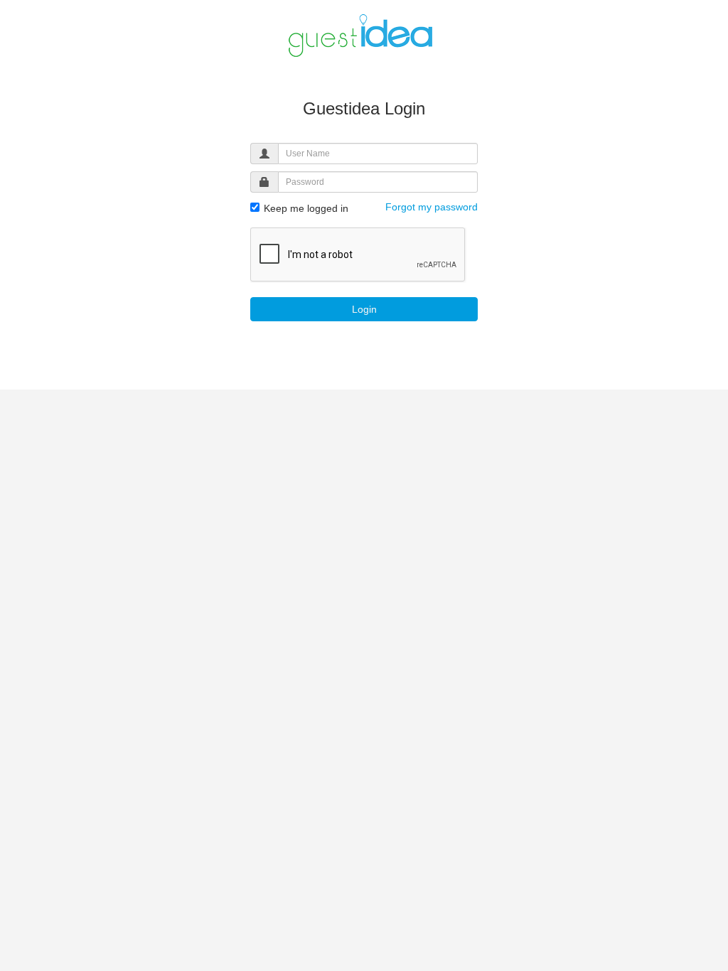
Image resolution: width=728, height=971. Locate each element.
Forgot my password (431, 207)
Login (364, 309)
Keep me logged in (304, 208)
